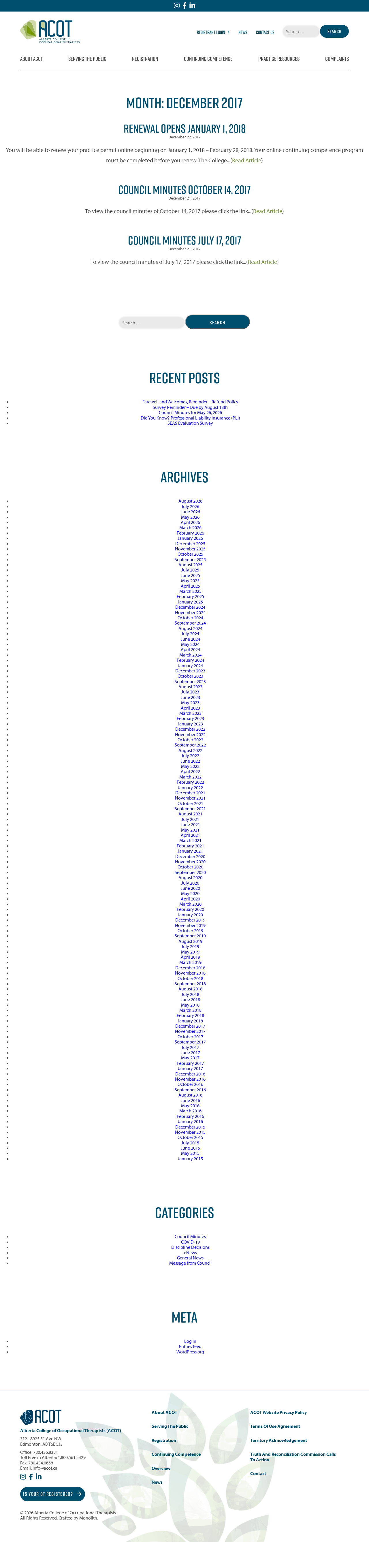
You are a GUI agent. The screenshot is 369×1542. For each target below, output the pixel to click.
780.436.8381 (45, 1452)
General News (190, 1258)
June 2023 (190, 697)
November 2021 (190, 798)
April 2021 (190, 835)
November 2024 (190, 612)
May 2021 (190, 830)
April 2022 (190, 771)
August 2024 (190, 628)
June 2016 (190, 1100)
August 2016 (190, 1095)
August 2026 (190, 501)
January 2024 (190, 665)
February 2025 (190, 596)
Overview (161, 1468)
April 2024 (190, 649)
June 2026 (190, 511)
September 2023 (190, 681)
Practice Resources (279, 59)
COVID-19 (190, 1242)
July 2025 (190, 570)
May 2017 (190, 1057)
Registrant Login (211, 32)
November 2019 (190, 925)
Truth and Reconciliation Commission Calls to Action (293, 1456)
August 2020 (190, 877)
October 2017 (190, 1036)
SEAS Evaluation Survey (190, 423)
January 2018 (190, 1021)
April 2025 (190, 586)
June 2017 (190, 1052)
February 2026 (190, 533)
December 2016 (190, 1074)
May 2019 (190, 952)
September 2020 (190, 872)
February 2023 (190, 718)
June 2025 (190, 575)
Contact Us (265, 32)
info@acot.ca (45, 1468)
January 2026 (190, 538)
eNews (190, 1252)
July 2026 (190, 506)
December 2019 (190, 920)
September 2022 (190, 745)
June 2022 (190, 761)
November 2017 (190, 1031)
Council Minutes (190, 1236)
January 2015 (190, 1158)
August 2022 (190, 750)
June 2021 (190, 824)
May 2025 (190, 580)
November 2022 (190, 734)
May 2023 (190, 702)
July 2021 (190, 819)
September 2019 (190, 936)
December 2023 (190, 671)
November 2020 (190, 861)
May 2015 (190, 1153)
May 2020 (190, 893)
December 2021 (190, 793)
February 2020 (190, 909)
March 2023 (190, 713)
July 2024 (190, 633)
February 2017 (190, 1063)
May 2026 (190, 517)
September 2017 (190, 1042)
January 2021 (190, 851)
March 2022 (190, 777)
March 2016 (190, 1111)
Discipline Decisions (190, 1247)
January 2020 (190, 914)
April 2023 (190, 708)
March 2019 (190, 962)
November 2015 (190, 1132)
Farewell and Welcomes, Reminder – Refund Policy (190, 402)
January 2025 (190, 602)
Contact (258, 1473)
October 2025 (190, 554)
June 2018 (190, 999)
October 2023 (190, 676)
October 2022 (190, 739)
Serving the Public (87, 59)
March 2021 (190, 840)
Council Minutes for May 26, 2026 (190, 412)
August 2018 (190, 989)
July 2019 (190, 946)
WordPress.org (190, 1352)
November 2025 (190, 549)
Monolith (88, 1518)
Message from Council (190, 1263)
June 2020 (190, 888)
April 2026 (190, 522)
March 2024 (190, 655)
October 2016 (190, 1084)
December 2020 (190, 856)
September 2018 (190, 983)
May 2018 (190, 1005)
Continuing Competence (208, 59)
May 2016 (190, 1105)
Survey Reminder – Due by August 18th (190, 407)
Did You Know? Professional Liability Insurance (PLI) (190, 418)
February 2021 (190, 846)
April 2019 (190, 957)
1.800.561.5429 (72, 1457)
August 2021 (190, 814)
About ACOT (31, 59)
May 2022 (190, 766)
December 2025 (190, 543)
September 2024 (190, 623)
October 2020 (190, 867)
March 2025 (190, 591)
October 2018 (190, 978)
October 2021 (190, 803)
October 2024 (190, 617)
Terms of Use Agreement (275, 1426)
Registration (145, 59)
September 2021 (190, 808)
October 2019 (190, 930)
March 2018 (190, 1010)
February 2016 (190, 1116)
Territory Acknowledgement (278, 1440)
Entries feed (190, 1346)
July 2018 (190, 994)
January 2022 (190, 787)
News (242, 32)
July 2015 (190, 1143)
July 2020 (190, 883)
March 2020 (190, 904)
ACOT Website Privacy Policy (278, 1412)
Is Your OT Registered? (48, 1494)
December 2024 (190, 607)
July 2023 (190, 692)
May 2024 (190, 644)
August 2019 (190, 941)
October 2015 (190, 1137)
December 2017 (190, 1026)
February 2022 (190, 782)
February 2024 (190, 660)
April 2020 (190, 899)
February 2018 (190, 1015)
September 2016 (190, 1089)
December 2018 (190, 968)
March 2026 (190, 527)
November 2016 (190, 1079)
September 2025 (190, 559)
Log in (190, 1341)
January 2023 (190, 724)
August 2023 (190, 686)
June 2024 (190, 639)
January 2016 (190, 1121)
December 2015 (190, 1127)
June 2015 (190, 1148)
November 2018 (190, 973)
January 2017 (190, 1068)
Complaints (337, 59)
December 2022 (190, 729)
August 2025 (190, 564)
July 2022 (190, 755)
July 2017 (190, 1047)
